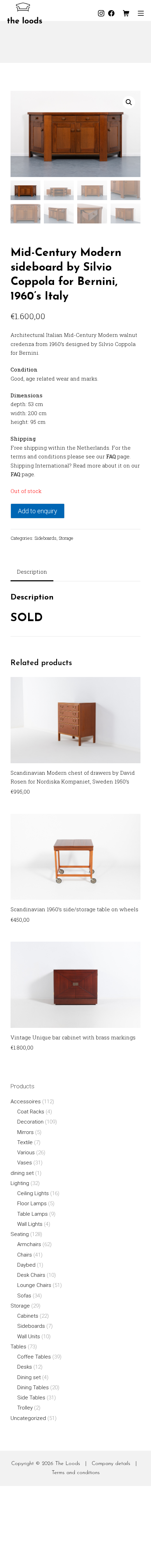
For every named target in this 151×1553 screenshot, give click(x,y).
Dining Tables (33, 1387)
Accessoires (26, 1101)
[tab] (32, 572)
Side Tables (31, 1397)
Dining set (29, 1377)
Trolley (25, 1408)
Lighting (20, 1183)
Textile (25, 1142)
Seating (20, 1234)
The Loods (67, 1463)
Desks (24, 1367)
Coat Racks (30, 1112)
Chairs (24, 1255)
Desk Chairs (31, 1275)
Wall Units (28, 1336)
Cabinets (27, 1316)
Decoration (30, 1122)
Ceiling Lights (33, 1193)
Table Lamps (32, 1214)
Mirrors (25, 1132)
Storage (66, 538)
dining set (22, 1173)
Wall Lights (29, 1224)
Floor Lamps (32, 1203)
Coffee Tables (34, 1357)
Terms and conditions (76, 1472)
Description (32, 571)
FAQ (111, 456)
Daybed (26, 1265)
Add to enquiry (37, 511)
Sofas (24, 1296)
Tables (18, 1347)
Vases (24, 1163)
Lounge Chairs (34, 1285)
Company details (111, 1463)
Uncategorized (28, 1418)
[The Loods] (24, 13)
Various (26, 1152)
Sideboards (45, 538)
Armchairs (29, 1244)
